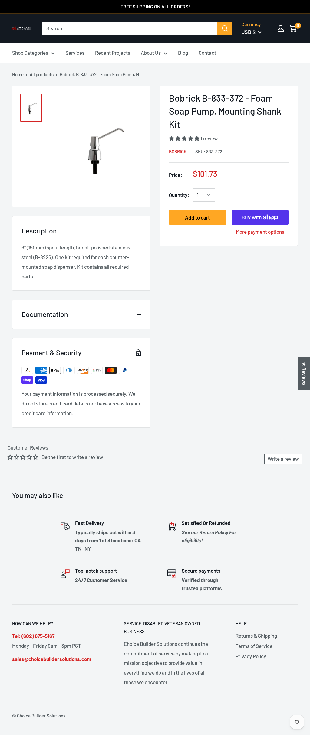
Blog (183, 53)
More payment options (260, 232)
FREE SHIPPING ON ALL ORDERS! (155, 6)
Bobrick (177, 151)
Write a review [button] (283, 459)
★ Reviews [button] (304, 373)
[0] (293, 28)
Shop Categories (30, 53)
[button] (184, 138)
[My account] (281, 28)
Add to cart (197, 217)
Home (18, 74)
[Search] (224, 28)
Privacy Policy (251, 656)
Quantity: (179, 195)
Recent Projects (112, 53)
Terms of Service (254, 646)
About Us (151, 53)
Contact (207, 53)
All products (42, 74)
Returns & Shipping (256, 636)
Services (74, 53)
